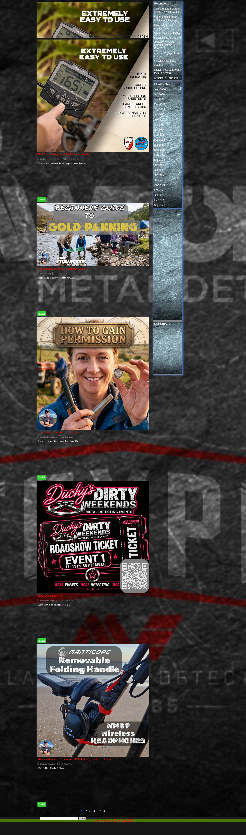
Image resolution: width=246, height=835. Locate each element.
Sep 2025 (159, 109)
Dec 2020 (159, 199)
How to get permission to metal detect (58, 432)
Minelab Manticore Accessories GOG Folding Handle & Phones (74, 759)
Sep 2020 (159, 205)
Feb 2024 (159, 139)
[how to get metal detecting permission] (93, 373)
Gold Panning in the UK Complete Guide (61, 268)
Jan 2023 (159, 169)
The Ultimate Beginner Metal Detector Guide (63, 154)
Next (102, 811)
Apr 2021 (159, 184)
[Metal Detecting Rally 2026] (93, 537)
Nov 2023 (160, 154)
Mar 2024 (159, 134)
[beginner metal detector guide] (93, 96)
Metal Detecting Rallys (50, 595)
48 (95, 811)
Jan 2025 (159, 124)
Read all (41, 199)
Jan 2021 (159, 194)
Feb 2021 (159, 189)
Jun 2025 (159, 114)
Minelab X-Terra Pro (166, 77)
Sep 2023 (159, 159)
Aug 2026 (160, 89)
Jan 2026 (159, 99)
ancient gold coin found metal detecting (167, 71)
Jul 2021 (159, 179)
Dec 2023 (159, 149)
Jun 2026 (159, 94)
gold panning (45, 273)
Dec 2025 (159, 104)
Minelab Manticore (48, 764)
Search (82, 819)
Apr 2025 (159, 119)
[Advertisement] (167, 265)
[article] (94, 25)
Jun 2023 (159, 164)
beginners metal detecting (51, 159)
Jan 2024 (159, 144)
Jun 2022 (159, 174)
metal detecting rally (48, 437)
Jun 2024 (159, 129)
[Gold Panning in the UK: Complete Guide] (93, 234)
